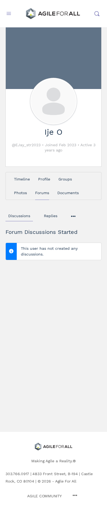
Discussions (19, 216)
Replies (50, 216)
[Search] (97, 13)
